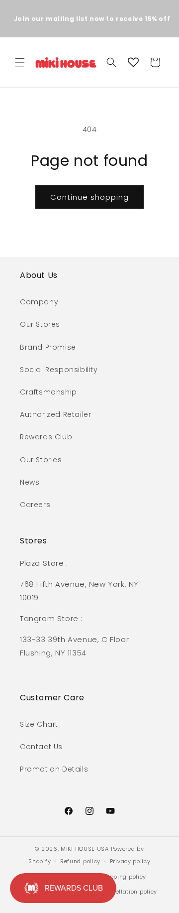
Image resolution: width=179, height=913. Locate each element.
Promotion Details (54, 769)
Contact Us (41, 747)
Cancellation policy (128, 892)
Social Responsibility (59, 370)
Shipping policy (123, 877)
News (29, 482)
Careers (35, 505)
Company (39, 302)
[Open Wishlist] (133, 62)
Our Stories (41, 460)
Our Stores (40, 324)
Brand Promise (48, 347)
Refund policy (80, 861)
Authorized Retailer (55, 414)
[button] (20, 62)
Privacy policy (130, 861)
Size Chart (39, 724)
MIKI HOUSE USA (85, 849)
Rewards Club (46, 437)
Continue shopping (89, 197)
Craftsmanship (48, 392)
